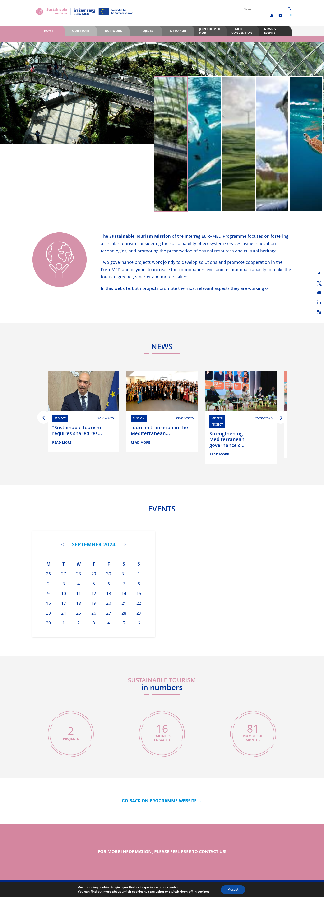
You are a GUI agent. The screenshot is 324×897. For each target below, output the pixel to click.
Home (48, 31)
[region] (162, 127)
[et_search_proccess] (289, 9)
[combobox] (265, 9)
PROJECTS (146, 31)
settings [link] (204, 891)
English (290, 15)
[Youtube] (319, 292)
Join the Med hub (209, 30)
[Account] (272, 15)
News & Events (270, 30)
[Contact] (280, 15)
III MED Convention (241, 30)
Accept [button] (233, 889)
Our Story (81, 31)
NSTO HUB (178, 31)
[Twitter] (319, 283)
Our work (113, 31)
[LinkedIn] (319, 302)
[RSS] (319, 311)
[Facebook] (319, 274)
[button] (171, 144)
